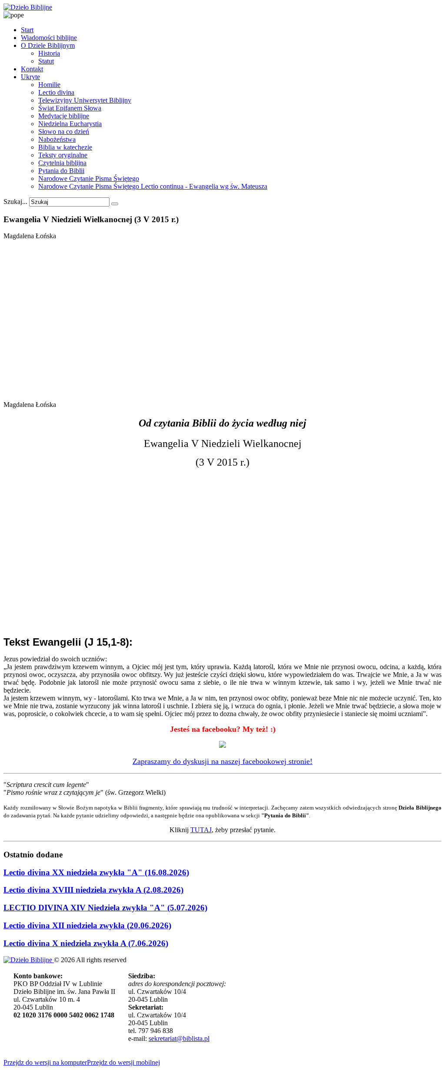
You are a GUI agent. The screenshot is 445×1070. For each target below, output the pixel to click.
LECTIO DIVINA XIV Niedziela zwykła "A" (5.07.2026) (105, 907)
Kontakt (32, 69)
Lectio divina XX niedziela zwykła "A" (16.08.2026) (96, 872)
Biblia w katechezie (65, 147)
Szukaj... (15, 201)
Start (27, 29)
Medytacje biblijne (63, 116)
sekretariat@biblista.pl (179, 1038)
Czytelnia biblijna (62, 163)
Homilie (49, 84)
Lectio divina (56, 92)
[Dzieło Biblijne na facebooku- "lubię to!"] (222, 745)
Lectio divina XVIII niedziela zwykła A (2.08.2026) (93, 889)
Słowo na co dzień (63, 131)
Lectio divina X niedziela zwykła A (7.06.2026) (85, 943)
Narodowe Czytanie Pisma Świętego (88, 178)
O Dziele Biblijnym (48, 45)
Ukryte (30, 76)
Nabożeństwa (57, 139)
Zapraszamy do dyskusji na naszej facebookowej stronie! (222, 761)
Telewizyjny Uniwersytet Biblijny (84, 100)
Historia (49, 53)
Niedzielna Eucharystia (70, 123)
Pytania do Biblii (61, 170)
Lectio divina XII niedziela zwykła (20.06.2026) (87, 925)
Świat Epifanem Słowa (69, 108)
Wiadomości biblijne (49, 37)
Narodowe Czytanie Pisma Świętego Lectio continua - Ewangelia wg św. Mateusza (152, 186)
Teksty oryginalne (62, 155)
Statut (46, 61)
